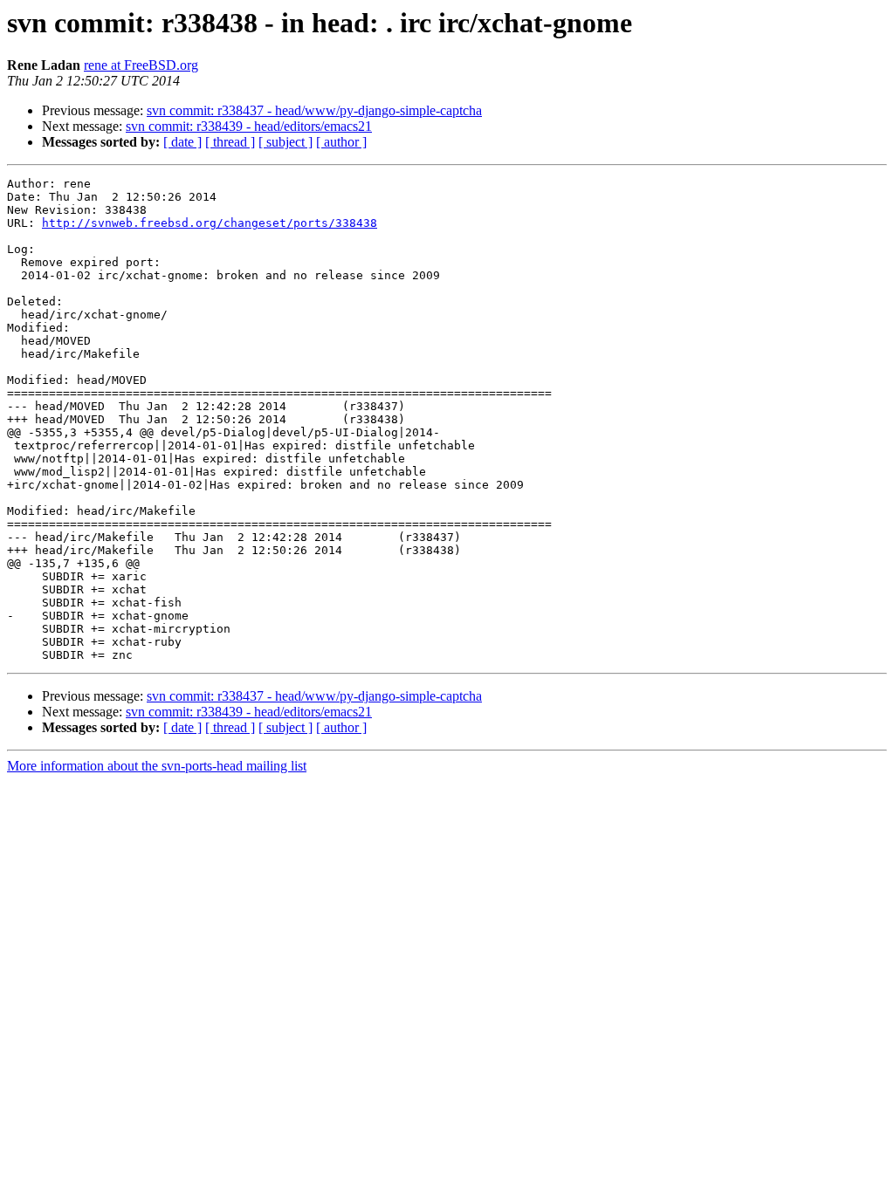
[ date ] (182, 141)
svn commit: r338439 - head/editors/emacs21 (249, 126)
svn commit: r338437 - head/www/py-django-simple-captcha (314, 110)
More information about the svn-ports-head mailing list (156, 765)
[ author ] (341, 141)
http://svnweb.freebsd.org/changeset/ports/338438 (209, 222)
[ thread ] (230, 141)
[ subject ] (285, 141)
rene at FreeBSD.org (141, 65)
